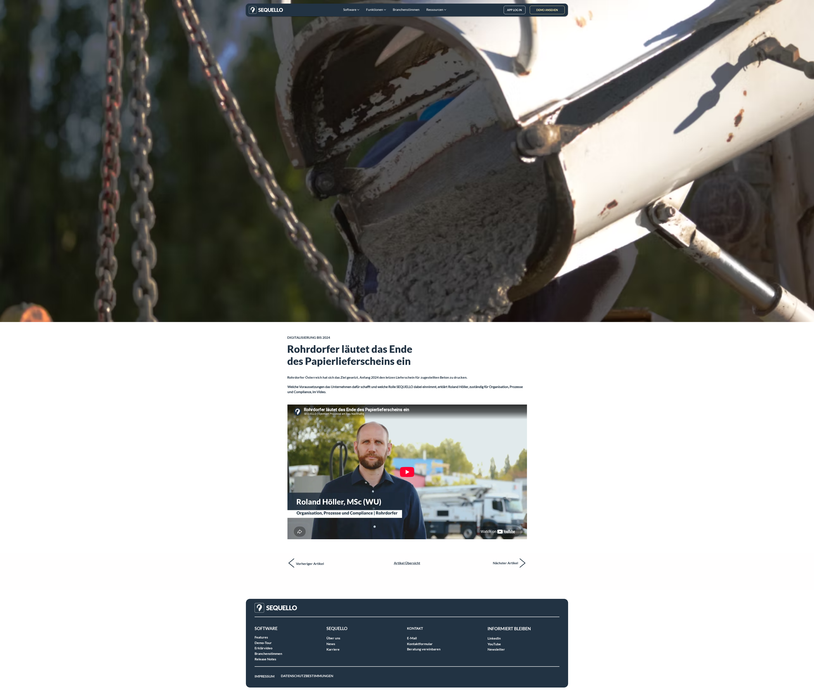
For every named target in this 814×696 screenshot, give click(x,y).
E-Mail (412, 638)
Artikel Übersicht (407, 563)
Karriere (333, 649)
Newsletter (496, 649)
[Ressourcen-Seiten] (445, 10)
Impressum (265, 676)
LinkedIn (494, 638)
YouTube (494, 644)
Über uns (333, 638)
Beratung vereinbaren (423, 649)
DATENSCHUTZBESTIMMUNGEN (307, 676)
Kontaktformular (420, 644)
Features (261, 637)
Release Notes (265, 659)
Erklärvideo (263, 648)
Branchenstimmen (268, 653)
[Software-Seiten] (358, 10)
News (330, 644)
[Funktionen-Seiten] (385, 10)
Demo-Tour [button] (263, 643)
